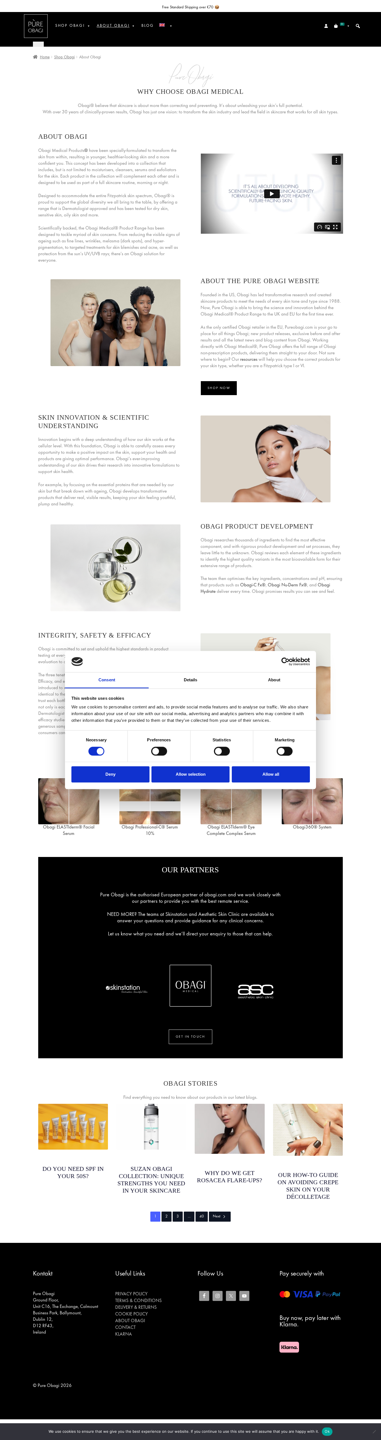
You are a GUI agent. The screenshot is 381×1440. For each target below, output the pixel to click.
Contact (125, 1328)
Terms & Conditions (138, 1301)
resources (248, 359)
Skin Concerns (73, 1156)
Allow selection (191, 774)
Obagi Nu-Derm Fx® (287, 585)
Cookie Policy (131, 1314)
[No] (374, 1431)
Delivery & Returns (136, 1307)
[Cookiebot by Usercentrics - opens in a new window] (285, 661)
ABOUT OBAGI (113, 26)
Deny (110, 774)
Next (216, 1216)
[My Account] (326, 26)
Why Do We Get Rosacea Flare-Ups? (229, 1176)
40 (201, 1216)
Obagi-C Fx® (253, 585)
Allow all (270, 774)
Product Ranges (151, 1156)
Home (45, 57)
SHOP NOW (219, 388)
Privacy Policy (131, 1294)
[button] (358, 26)
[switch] (159, 751)
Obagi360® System (312, 827)
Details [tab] (190, 680)
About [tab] (274, 680)
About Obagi (130, 1321)
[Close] (38, 44)
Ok (327, 1431)
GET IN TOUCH (190, 1036)
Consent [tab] (106, 680)
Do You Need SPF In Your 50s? (73, 1172)
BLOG (147, 26)
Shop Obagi (70, 26)
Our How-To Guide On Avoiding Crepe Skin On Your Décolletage (308, 1185)
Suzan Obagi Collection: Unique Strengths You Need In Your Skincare (151, 1179)
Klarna (123, 1334)
